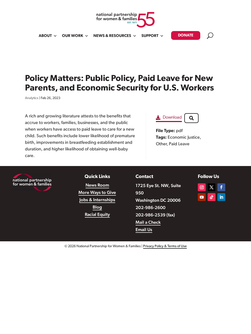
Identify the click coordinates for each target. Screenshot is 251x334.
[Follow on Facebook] (221, 187)
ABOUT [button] (45, 36)
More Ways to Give (97, 193)
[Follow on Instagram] (202, 187)
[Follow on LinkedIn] (221, 197)
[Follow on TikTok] (211, 197)
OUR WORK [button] (72, 36)
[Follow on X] (211, 187)
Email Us (144, 230)
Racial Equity (97, 215)
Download (172, 117)
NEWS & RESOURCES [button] (112, 36)
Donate (185, 35)
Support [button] (149, 36)
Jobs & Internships (97, 200)
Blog (97, 207)
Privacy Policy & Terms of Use (165, 246)
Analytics (31, 98)
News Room (97, 185)
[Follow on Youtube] (202, 197)
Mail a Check (148, 223)
